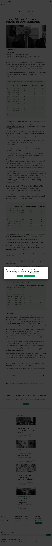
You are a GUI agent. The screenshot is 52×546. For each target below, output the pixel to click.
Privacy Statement (34, 273)
